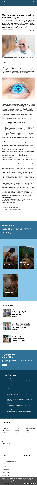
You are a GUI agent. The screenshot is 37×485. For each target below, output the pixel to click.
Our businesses (4, 426)
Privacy (10, 481)
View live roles (4, 445)
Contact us (16, 439)
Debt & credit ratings (29, 436)
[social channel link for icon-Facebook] (27, 455)
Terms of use (4, 466)
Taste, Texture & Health (6, 430)
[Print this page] (33, 31)
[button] (33, 2)
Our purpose (17, 430)
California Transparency (6, 472)
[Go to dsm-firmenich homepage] (6, 2)
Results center (28, 430)
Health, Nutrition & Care (6, 432)
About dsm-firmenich (18, 426)
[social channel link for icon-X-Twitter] (34, 455)
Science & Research (18, 432)
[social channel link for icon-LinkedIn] (25, 455)
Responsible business (18, 436)
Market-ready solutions (11, 384)
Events (8, 390)
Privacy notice (4, 463)
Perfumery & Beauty (5, 428)
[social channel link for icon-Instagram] (31, 455)
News (16, 434)
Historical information (29, 434)
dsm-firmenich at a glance (30, 428)
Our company (17, 428)
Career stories (4, 447)
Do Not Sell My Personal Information (18, 481)
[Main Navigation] (35, 2)
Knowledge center (10, 403)
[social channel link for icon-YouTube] (29, 455)
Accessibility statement (6, 475)
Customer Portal (10, 409)
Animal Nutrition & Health (6, 434)
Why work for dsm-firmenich (7, 443)
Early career (4, 450)
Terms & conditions (5, 469)
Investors (27, 426)
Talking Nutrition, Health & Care (12, 397)
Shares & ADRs (28, 432)
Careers (3, 441)
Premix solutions (10, 378)
